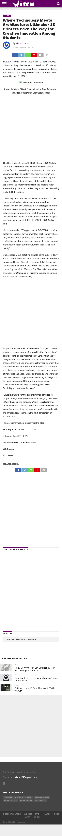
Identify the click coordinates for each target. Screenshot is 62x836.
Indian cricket (10, 801)
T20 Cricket (40, 801)
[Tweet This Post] (21, 54)
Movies (55, 814)
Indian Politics (42, 797)
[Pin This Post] (34, 54)
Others (37, 817)
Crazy (37, 814)
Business (28, 814)
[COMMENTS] (46, 54)
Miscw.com (21, 43)
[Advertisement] (31, 128)
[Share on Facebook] (15, 54)
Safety (28, 817)
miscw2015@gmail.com (26, 777)
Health (46, 814)
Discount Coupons (12, 814)
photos (28, 797)
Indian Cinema (26, 801)
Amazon (19, 797)
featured (8, 797)
